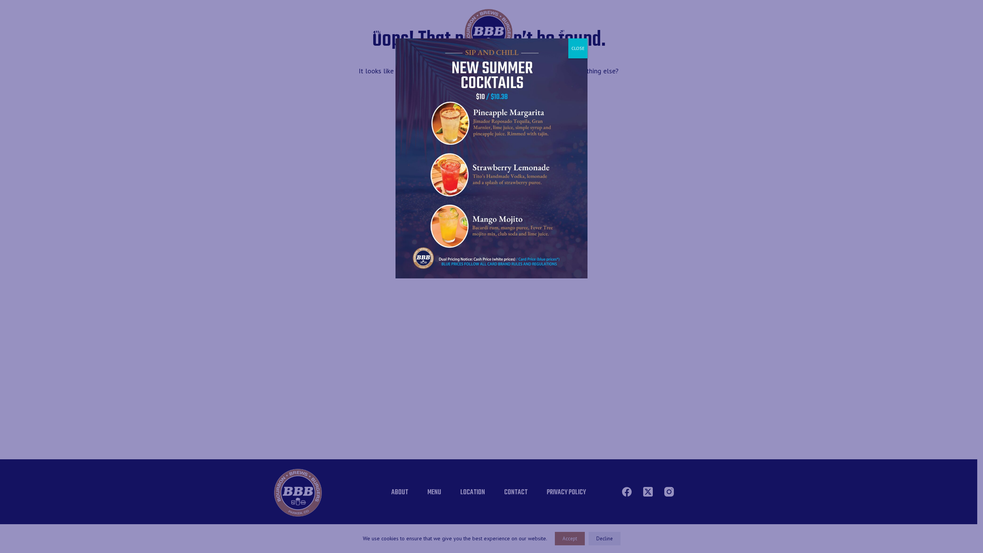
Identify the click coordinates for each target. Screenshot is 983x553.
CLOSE (577, 48)
